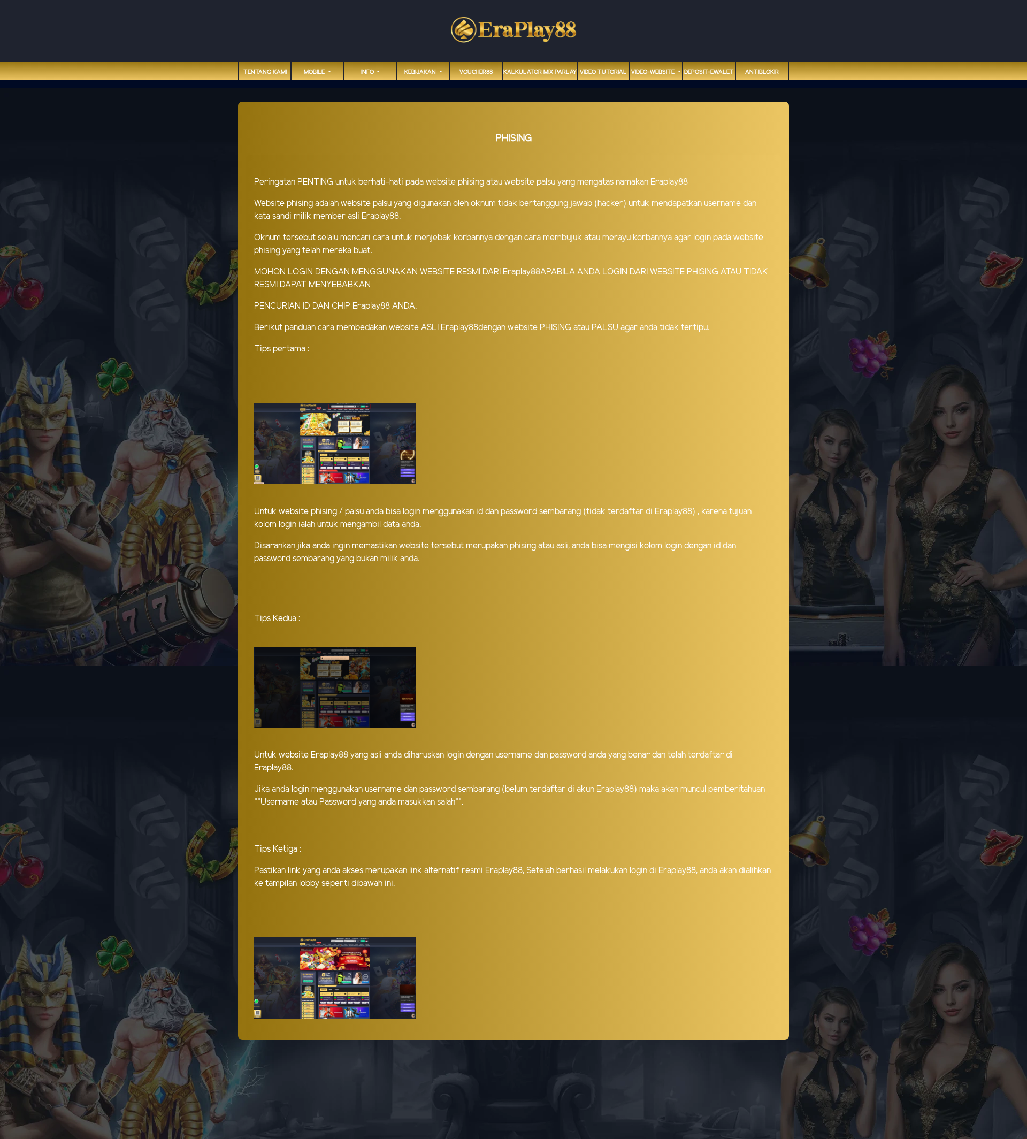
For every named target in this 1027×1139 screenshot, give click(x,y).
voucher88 (476, 72)
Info (368, 72)
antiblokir (762, 72)
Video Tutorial (603, 72)
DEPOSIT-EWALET (709, 72)
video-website (653, 72)
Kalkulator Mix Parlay (540, 72)
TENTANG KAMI (265, 72)
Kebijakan (421, 72)
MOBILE (315, 72)
